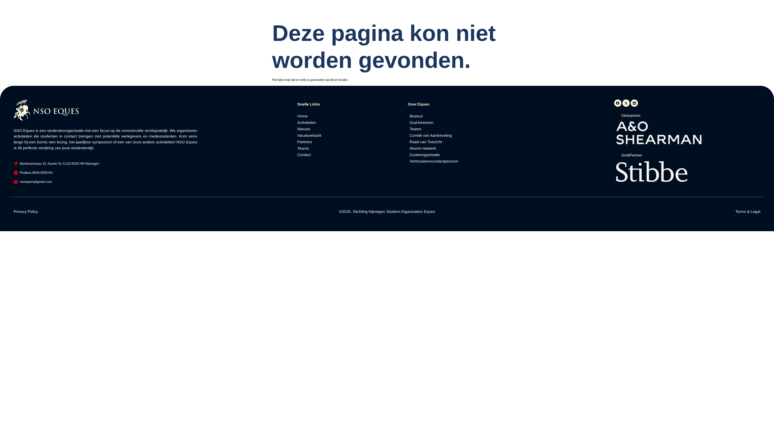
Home (302, 116)
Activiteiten (306, 123)
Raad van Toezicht (426, 142)
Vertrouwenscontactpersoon (434, 161)
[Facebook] (617, 103)
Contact (304, 155)
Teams (303, 148)
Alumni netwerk (423, 148)
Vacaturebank (309, 136)
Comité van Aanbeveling (431, 136)
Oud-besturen (422, 123)
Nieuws (303, 129)
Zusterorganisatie (425, 155)
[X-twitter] (626, 103)
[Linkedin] (634, 103)
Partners (304, 142)
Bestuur (416, 116)
